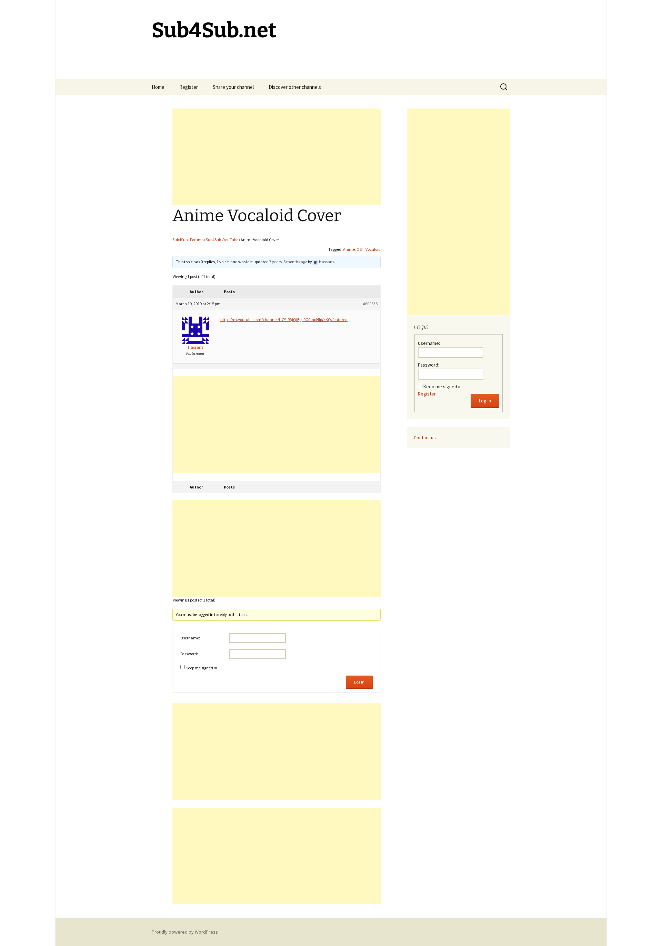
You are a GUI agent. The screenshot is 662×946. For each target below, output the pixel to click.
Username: (190, 637)
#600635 (370, 303)
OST (360, 249)
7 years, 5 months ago (288, 261)
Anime (349, 249)
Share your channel (233, 87)
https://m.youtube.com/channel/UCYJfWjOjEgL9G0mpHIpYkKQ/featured (284, 319)
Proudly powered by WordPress (185, 932)
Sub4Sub (180, 239)
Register (188, 87)
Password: (189, 653)
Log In (359, 682)
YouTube (230, 239)
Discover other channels (295, 87)
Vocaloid (373, 249)
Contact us (425, 437)
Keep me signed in (201, 667)
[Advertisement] (276, 157)
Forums (196, 239)
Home (158, 87)
